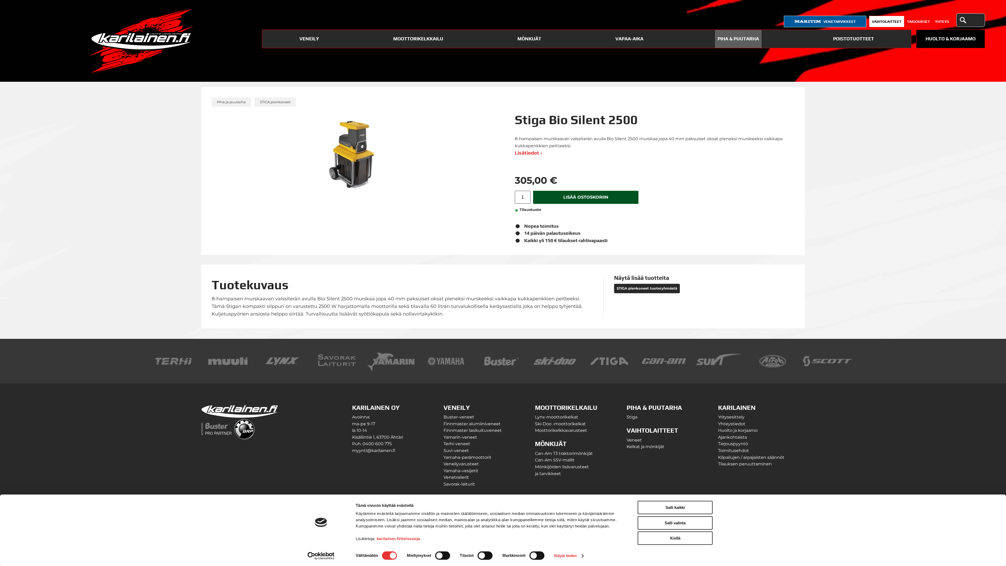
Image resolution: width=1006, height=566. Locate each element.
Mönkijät (529, 38)
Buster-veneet (459, 417)
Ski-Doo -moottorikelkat (560, 423)
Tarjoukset (918, 21)
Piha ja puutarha (231, 102)
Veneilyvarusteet (461, 463)
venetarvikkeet (839, 21)
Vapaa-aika (629, 38)
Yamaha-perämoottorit (467, 457)
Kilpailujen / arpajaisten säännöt (751, 457)
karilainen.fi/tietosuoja (398, 538)
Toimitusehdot (733, 450)
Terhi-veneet (457, 443)
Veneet (634, 440)
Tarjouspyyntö (733, 443)
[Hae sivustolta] (962, 20)
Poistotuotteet (853, 38)
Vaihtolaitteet (886, 21)
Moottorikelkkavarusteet (561, 430)
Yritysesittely (731, 417)
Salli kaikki (675, 507)
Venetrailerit (456, 477)
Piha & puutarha (738, 38)
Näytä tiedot (565, 555)
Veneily (309, 38)
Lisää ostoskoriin (585, 197)
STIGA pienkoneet (275, 102)
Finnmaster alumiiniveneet (472, 423)
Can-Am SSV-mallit (555, 460)
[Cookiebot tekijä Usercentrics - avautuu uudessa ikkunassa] (321, 556)
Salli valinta (675, 523)
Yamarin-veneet (460, 437)
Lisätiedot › (528, 153)
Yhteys (942, 21)
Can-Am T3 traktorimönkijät (564, 453)
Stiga (632, 417)
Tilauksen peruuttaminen (745, 463)
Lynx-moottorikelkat (556, 417)
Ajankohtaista (732, 437)
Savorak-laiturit (459, 484)
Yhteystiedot (731, 423)
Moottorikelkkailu (418, 38)
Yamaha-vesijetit (461, 470)
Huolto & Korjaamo (951, 38)
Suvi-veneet (456, 450)
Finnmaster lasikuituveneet (473, 430)
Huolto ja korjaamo (738, 430)
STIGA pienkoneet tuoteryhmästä (647, 288)
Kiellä (675, 538)
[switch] (442, 555)
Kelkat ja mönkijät (645, 446)
